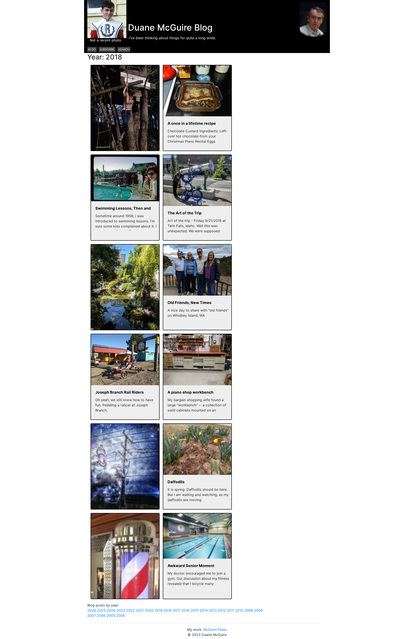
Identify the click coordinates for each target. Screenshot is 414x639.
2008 (258, 610)
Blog (92, 49)
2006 (101, 615)
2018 (168, 610)
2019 (159, 610)
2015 (195, 610)
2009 (248, 610)
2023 (120, 610)
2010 (239, 610)
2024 (111, 610)
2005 (111, 615)
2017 (176, 610)
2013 (213, 610)
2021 (140, 610)
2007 (91, 615)
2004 (120, 615)
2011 (230, 610)
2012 (222, 610)
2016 (186, 610)
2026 (91, 610)
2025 (101, 610)
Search (123, 49)
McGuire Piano (215, 629)
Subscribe (107, 49)
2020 (149, 610)
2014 (204, 610)
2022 (130, 610)
